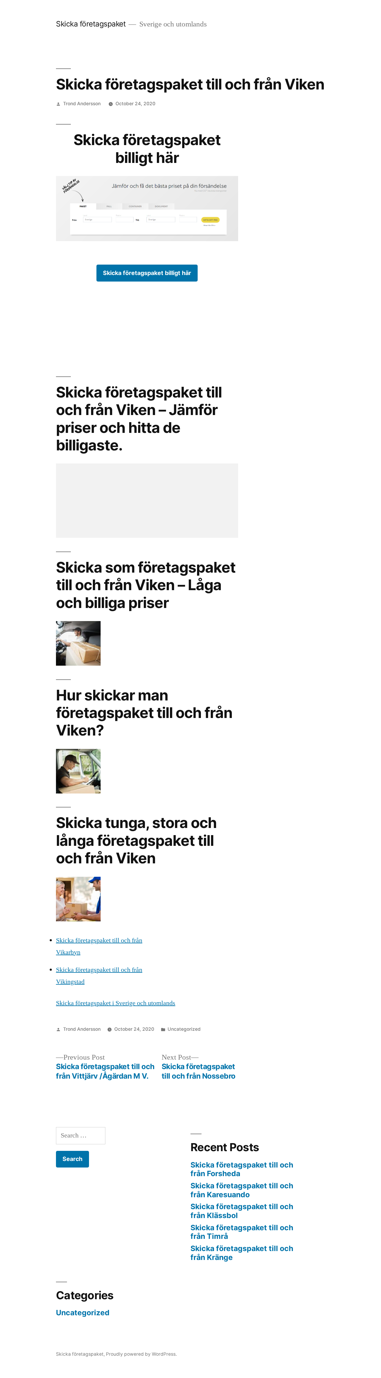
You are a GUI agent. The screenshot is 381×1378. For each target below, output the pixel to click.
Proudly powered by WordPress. (141, 1354)
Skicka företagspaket (91, 23)
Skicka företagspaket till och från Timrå (241, 1232)
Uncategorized (184, 1029)
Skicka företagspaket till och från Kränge (241, 1253)
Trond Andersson (82, 103)
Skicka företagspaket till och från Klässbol (241, 1211)
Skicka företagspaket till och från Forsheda (241, 1169)
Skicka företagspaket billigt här (147, 272)
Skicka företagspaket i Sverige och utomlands (115, 1003)
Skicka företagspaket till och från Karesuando (241, 1190)
